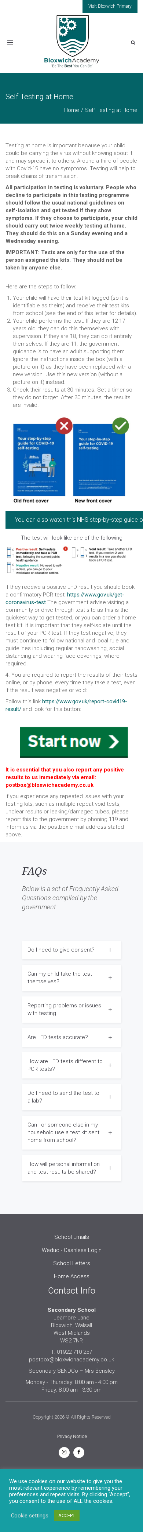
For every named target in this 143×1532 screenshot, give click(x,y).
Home (71, 110)
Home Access (71, 1276)
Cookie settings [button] (29, 1515)
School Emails (71, 1237)
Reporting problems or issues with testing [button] (64, 1009)
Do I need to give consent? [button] (61, 949)
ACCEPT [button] (66, 1515)
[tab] (71, 950)
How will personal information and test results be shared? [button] (63, 1168)
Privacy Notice (72, 1436)
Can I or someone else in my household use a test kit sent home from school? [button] (63, 1132)
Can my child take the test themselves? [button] (59, 978)
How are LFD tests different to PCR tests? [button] (65, 1065)
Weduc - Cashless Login (72, 1250)
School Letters (71, 1263)
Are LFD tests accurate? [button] (57, 1037)
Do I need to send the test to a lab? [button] (63, 1097)
